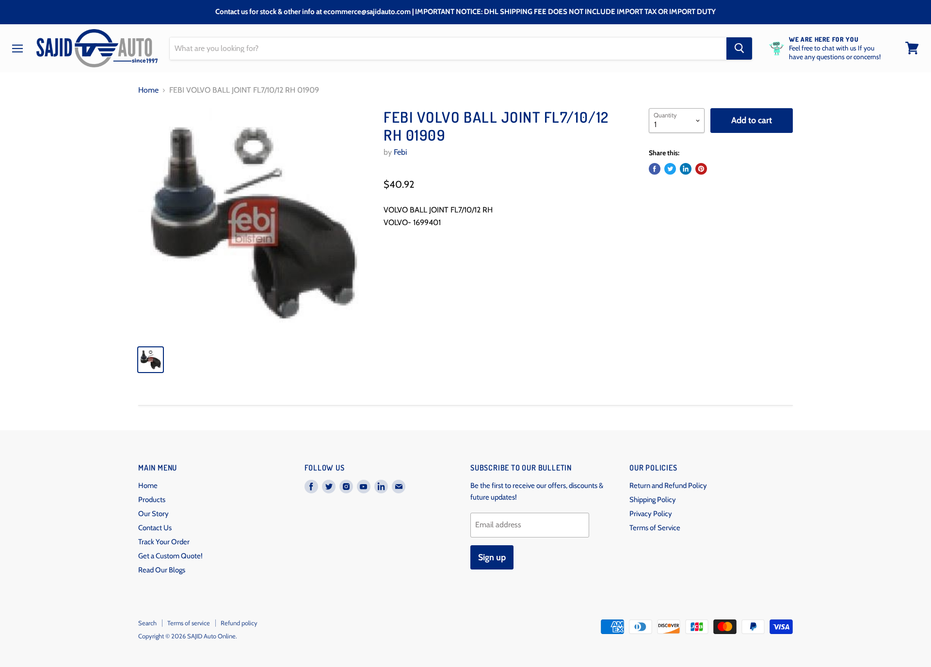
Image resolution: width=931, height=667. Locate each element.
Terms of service (188, 623)
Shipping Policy (652, 499)
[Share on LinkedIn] (685, 169)
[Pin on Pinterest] (701, 169)
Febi (400, 152)
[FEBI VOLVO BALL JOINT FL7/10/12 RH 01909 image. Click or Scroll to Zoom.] (253, 223)
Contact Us (155, 527)
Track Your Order (164, 541)
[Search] (739, 48)
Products (151, 499)
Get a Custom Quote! (170, 556)
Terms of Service (654, 527)
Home (148, 90)
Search (147, 623)
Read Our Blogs (161, 570)
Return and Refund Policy (668, 485)
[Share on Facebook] (654, 169)
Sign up (492, 557)
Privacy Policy (650, 513)
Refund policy (239, 623)
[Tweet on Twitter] (670, 169)
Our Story (153, 513)
